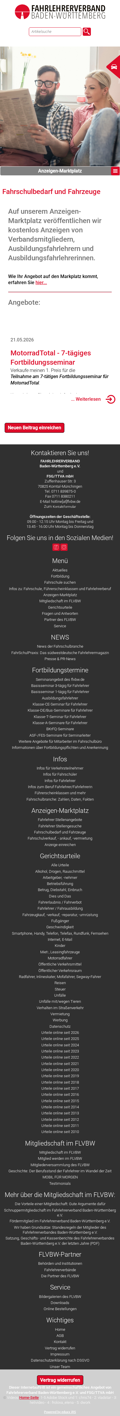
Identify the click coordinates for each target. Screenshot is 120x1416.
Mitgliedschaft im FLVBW (60, 601)
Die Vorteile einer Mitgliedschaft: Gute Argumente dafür (60, 1204)
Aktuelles (60, 570)
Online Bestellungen (60, 1309)
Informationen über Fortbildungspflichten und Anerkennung (60, 747)
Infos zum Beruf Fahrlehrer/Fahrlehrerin (60, 787)
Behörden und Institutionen (60, 1263)
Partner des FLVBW (60, 619)
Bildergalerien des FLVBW (60, 1296)
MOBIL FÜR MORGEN (60, 1177)
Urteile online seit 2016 (60, 1094)
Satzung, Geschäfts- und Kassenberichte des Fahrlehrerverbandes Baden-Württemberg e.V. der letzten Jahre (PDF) (60, 1240)
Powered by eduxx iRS (60, 1412)
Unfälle (60, 995)
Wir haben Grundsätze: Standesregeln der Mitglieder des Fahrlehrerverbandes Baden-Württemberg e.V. (60, 1230)
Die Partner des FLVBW (60, 1276)
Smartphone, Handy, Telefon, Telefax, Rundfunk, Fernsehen (60, 933)
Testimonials (60, 1183)
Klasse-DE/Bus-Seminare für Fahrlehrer (60, 710)
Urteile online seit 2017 (60, 1088)
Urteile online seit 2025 (60, 1038)
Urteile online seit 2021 (60, 1063)
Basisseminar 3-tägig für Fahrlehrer (60, 685)
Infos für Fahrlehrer (60, 781)
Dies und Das (60, 896)
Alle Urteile (60, 865)
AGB (60, 1335)
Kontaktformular (64, 507)
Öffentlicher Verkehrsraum (60, 970)
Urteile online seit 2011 (60, 1125)
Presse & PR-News (60, 659)
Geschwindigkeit (60, 927)
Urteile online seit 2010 (60, 1132)
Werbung (60, 1020)
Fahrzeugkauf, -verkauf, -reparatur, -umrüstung (60, 915)
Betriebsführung (60, 883)
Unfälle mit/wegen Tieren (60, 1001)
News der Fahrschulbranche (60, 646)
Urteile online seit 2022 (60, 1057)
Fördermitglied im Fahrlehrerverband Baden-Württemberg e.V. (60, 1221)
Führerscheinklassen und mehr (60, 793)
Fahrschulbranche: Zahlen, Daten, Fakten (60, 799)
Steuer (60, 989)
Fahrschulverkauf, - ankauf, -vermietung (60, 838)
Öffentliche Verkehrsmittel (60, 964)
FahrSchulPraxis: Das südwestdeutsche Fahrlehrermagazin (60, 653)
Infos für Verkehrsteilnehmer (60, 768)
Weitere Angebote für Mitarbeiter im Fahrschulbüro (60, 741)
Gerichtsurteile (60, 607)
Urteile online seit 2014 (60, 1107)
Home (60, 1329)
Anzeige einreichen (60, 845)
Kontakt (60, 1342)
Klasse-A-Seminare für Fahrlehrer (60, 723)
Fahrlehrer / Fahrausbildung (60, 908)
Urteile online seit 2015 (60, 1101)
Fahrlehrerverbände (60, 1270)
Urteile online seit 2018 (60, 1082)
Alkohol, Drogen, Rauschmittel (60, 871)
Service (60, 626)
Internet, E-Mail (60, 939)
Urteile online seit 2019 (60, 1076)
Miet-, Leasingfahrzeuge (60, 952)
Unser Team (60, 1367)
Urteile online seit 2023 (60, 1051)
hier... (41, 282)
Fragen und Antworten (60, 613)
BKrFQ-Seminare (60, 729)
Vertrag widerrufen (60, 1348)
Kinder (60, 945)
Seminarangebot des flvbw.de (60, 679)
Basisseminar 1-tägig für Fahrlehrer (60, 692)
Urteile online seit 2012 (60, 1119)
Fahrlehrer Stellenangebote (60, 819)
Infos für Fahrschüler (60, 774)
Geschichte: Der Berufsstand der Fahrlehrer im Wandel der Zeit (60, 1171)
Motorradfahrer (60, 958)
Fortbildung (60, 576)
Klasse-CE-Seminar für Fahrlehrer (60, 704)
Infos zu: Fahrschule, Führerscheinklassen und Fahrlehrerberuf (60, 589)
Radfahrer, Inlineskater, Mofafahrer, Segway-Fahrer (60, 977)
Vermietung (60, 1014)
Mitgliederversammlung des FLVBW (60, 1165)
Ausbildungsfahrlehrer (60, 698)
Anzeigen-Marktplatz (60, 171)
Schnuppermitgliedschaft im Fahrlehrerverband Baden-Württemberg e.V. (60, 1212)
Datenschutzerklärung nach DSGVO (60, 1360)
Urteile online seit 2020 (60, 1070)
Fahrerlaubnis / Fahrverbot (60, 902)
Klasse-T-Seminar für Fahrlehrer (60, 717)
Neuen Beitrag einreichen (34, 427)
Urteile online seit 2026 (60, 1032)
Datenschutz (60, 1026)
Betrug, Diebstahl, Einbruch (60, 890)
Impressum (60, 1354)
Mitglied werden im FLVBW (60, 1158)
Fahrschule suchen (60, 582)
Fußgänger (60, 921)
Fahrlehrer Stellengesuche (60, 826)
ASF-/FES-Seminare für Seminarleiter (60, 735)
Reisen (60, 983)
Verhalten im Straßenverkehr (60, 1008)
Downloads (60, 1303)
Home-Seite (29, 1397)
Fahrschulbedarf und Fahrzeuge (60, 832)
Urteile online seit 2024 (60, 1045)
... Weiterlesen (86, 399)
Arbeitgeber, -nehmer (60, 877)
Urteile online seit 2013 (60, 1113)
